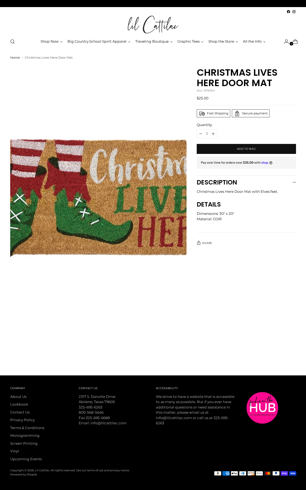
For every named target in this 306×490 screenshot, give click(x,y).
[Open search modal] (12, 41)
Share (207, 243)
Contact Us (20, 412)
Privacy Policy (22, 420)
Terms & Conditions (27, 428)
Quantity (204, 125)
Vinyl (14, 451)
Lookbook (19, 404)
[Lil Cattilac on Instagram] (294, 12)
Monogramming (25, 435)
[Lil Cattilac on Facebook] (288, 12)
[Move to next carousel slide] (292, 361)
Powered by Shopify (23, 474)
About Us (18, 397)
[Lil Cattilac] (153, 25)
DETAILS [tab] (209, 204)
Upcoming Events (26, 459)
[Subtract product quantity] (213, 134)
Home (15, 57)
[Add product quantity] (200, 134)
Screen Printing (24, 443)
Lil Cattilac (42, 470)
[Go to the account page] (285, 41)
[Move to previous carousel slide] (282, 361)
